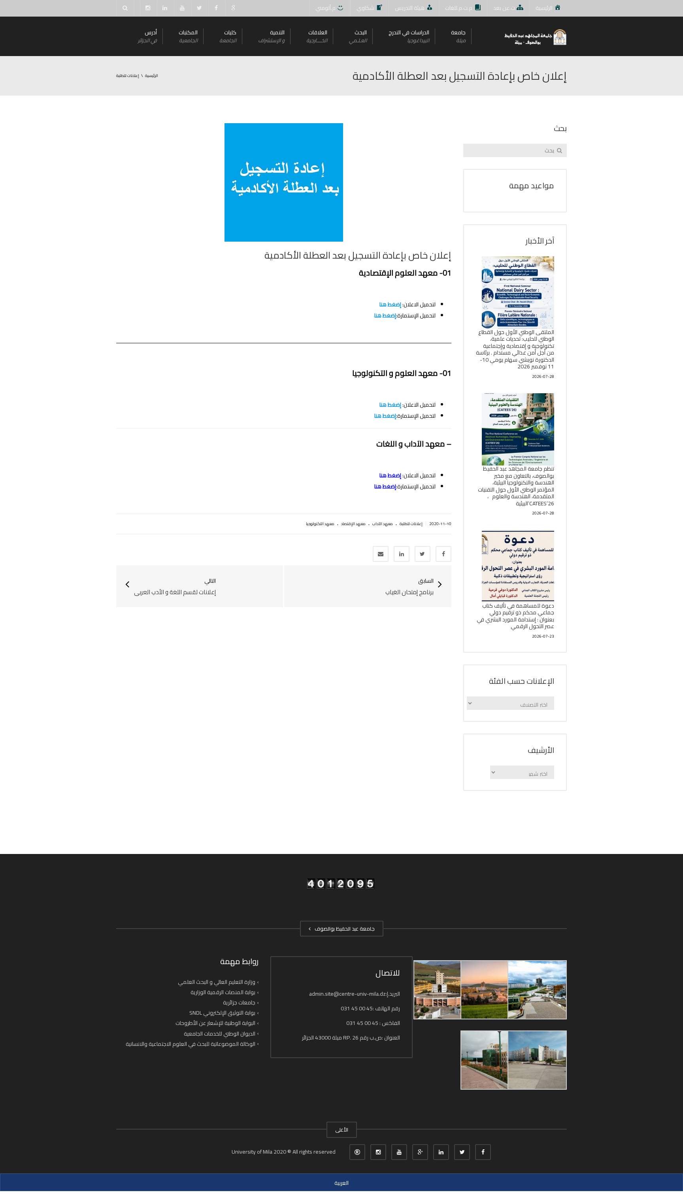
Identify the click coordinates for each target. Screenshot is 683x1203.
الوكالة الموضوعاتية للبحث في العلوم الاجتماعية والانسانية (190, 1044)
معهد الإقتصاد (353, 523)
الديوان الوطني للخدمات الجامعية (219, 1033)
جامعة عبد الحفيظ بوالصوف (343, 928)
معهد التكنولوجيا (320, 523)
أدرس (147, 36)
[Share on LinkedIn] (401, 554)
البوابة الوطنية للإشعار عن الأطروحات (215, 1023)
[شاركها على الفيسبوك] (443, 554)
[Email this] (381, 554)
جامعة (458, 36)
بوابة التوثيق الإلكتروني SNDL (222, 1013)
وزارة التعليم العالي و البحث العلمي (216, 982)
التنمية (271, 36)
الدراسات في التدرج (409, 36)
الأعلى (341, 1129)
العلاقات (316, 36)
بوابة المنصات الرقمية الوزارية (223, 992)
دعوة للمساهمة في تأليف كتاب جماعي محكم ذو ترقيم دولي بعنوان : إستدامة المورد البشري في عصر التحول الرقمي (515, 616)
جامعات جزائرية (239, 1002)
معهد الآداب (382, 523)
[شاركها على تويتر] (422, 554)
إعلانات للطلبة (411, 523)
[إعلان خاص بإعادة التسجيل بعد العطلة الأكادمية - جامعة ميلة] (535, 36)
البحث (358, 36)
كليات (227, 36)
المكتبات (188, 36)
